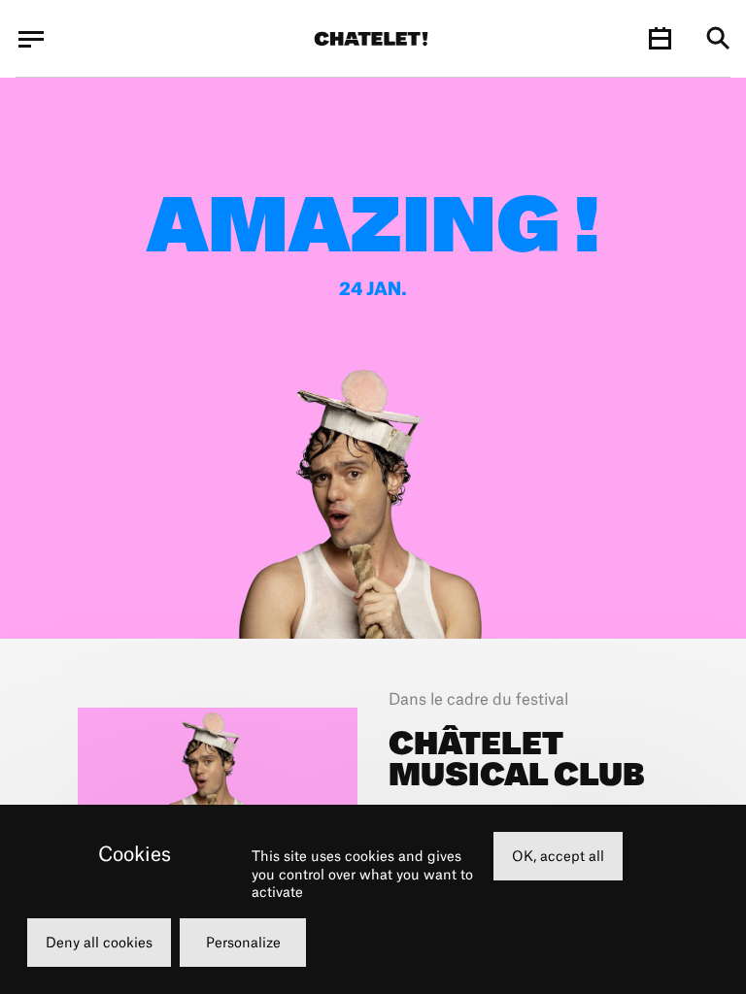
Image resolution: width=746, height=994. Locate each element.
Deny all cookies (99, 942)
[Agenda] (659, 38)
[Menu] (31, 38)
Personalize (243, 942)
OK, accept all (558, 855)
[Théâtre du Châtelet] (371, 39)
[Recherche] (718, 39)
